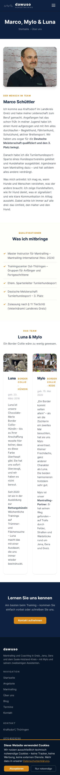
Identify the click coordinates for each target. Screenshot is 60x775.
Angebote (9, 683)
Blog (6, 701)
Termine (8, 707)
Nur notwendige (43, 768)
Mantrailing (9, 689)
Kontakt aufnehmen (30, 620)
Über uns (8, 695)
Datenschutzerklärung (36, 761)
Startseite (23, 29)
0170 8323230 (12, 738)
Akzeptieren (17, 768)
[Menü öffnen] (53, 5)
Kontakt (7, 712)
